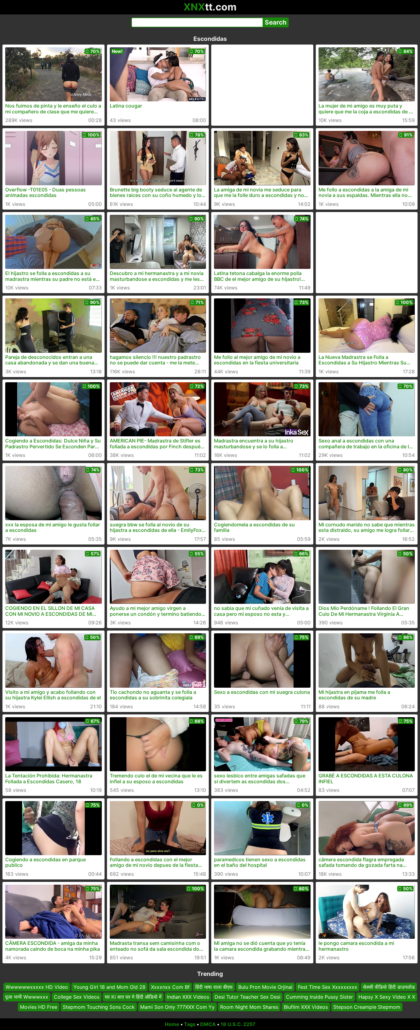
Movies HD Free (38, 1007)
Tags (190, 1024)
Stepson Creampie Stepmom (366, 1007)
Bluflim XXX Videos (306, 1007)
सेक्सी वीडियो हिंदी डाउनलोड (389, 987)
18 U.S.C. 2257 (238, 1024)
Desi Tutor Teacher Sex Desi (247, 997)
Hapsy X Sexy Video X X (387, 997)
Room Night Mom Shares (249, 1007)
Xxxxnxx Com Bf (170, 987)
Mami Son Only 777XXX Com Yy (177, 1007)
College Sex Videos (76, 997)
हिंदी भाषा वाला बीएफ (214, 987)
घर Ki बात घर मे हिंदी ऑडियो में (133, 997)
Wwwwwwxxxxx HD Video (37, 987)
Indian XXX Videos (188, 997)
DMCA (208, 1024)
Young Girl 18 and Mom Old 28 (109, 987)
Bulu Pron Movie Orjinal (265, 987)
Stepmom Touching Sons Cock (99, 1007)
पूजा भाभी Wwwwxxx (26, 997)
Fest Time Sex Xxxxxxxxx (327, 987)
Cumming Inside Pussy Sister (319, 997)
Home (172, 1024)
